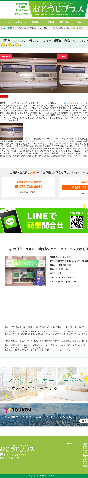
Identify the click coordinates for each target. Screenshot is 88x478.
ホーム (7, 22)
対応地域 (50, 22)
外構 (84, 457)
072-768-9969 (30, 187)
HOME (69, 444)
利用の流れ (64, 22)
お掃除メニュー (21, 22)
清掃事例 (36, 22)
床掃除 (85, 448)
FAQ (79, 22)
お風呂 (85, 453)
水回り (85, 461)
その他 (85, 466)
